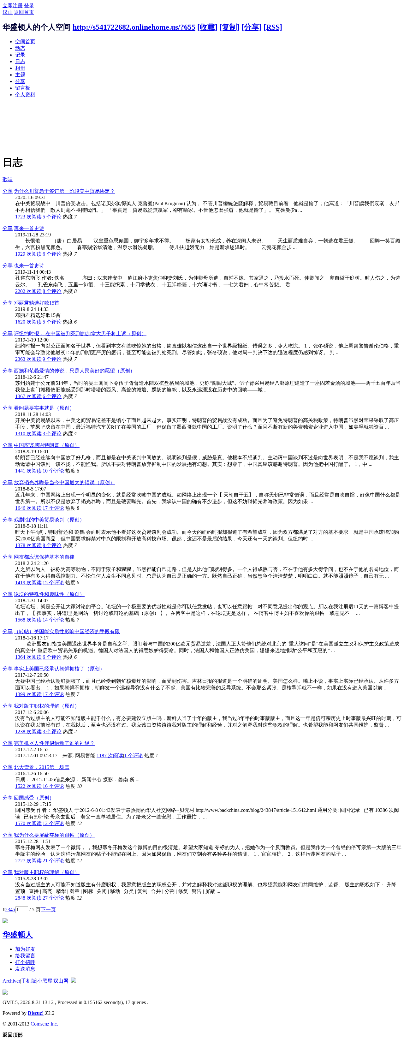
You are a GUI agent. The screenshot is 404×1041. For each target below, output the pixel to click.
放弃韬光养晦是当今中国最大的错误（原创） (64, 482)
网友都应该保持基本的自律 (44, 557)
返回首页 (24, 12)
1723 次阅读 (28, 216)
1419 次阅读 (28, 582)
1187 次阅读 (110, 755)
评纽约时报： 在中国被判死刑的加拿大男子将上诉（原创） (80, 333)
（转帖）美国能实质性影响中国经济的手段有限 (67, 631)
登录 (29, 5)
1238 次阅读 (28, 731)
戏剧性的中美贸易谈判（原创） (49, 519)
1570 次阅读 (28, 823)
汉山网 (60, 981)
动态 (20, 48)
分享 (20, 81)
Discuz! (36, 1013)
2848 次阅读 (28, 898)
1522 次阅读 (28, 786)
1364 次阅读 (28, 657)
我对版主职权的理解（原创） (47, 706)
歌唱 (8, 179)
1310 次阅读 (28, 433)
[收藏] (207, 27)
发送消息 (25, 969)
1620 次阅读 (28, 321)
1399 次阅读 (28, 694)
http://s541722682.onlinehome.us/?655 (134, 27)
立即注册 (13, 5)
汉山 (8, 12)
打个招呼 (25, 962)
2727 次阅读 (28, 860)
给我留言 (25, 955)
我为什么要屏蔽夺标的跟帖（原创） (54, 835)
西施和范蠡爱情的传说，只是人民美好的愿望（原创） (74, 370)
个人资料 (25, 94)
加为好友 (25, 949)
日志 (20, 61)
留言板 (22, 88)
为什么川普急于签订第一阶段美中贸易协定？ (64, 191)
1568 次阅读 (28, 619)
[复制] (229, 27)
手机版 (28, 981)
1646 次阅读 (28, 508)
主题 (20, 74)
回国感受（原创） (34, 797)
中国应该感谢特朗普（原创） (47, 445)
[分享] (251, 27)
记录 (20, 54)
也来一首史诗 (29, 265)
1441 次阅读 (28, 470)
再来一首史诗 (29, 228)
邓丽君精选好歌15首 (36, 303)
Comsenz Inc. (44, 1023)
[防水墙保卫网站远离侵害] (73, 981)
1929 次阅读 (28, 254)
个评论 (52, 216)
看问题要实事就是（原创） (44, 408)
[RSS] (273, 27)
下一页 (48, 909)
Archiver (11, 981)
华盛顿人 (18, 935)
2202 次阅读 (28, 291)
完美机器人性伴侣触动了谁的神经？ (54, 743)
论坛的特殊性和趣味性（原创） (49, 594)
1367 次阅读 (28, 396)
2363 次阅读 (28, 359)
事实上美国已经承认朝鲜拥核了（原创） (59, 668)
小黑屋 (44, 981)
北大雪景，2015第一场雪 (41, 767)
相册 (20, 68)
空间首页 (25, 41)
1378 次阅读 (28, 545)
